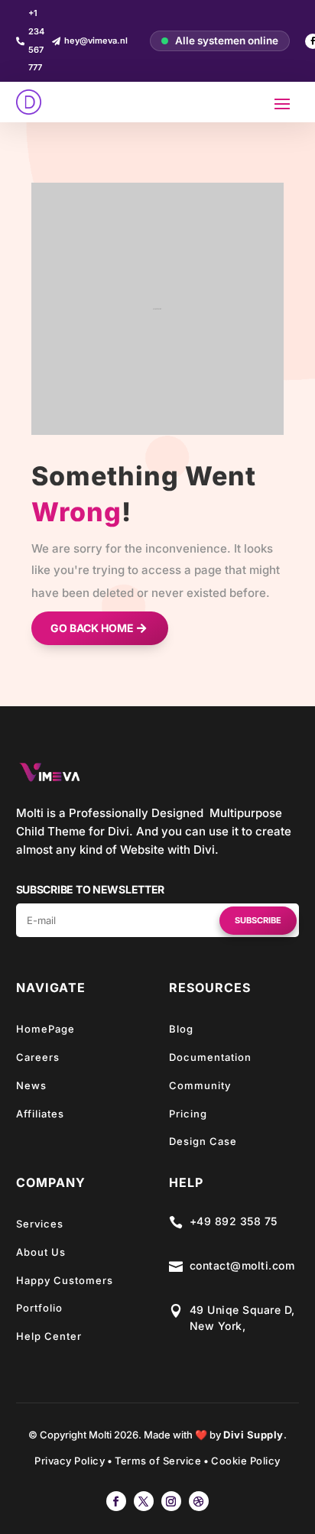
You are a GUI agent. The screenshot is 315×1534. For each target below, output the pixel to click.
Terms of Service (158, 1461)
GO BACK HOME (92, 627)
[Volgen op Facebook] (116, 1501)
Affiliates (40, 1114)
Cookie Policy (246, 1461)
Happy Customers (64, 1280)
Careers (38, 1057)
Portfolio (39, 1308)
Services (39, 1224)
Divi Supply (253, 1435)
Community (200, 1085)
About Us (41, 1252)
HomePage (45, 1029)
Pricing (188, 1114)
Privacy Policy (69, 1461)
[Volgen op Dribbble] (199, 1501)
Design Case (203, 1141)
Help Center (49, 1336)
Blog (181, 1029)
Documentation (210, 1057)
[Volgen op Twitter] (144, 1501)
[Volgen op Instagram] (171, 1501)
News (31, 1085)
